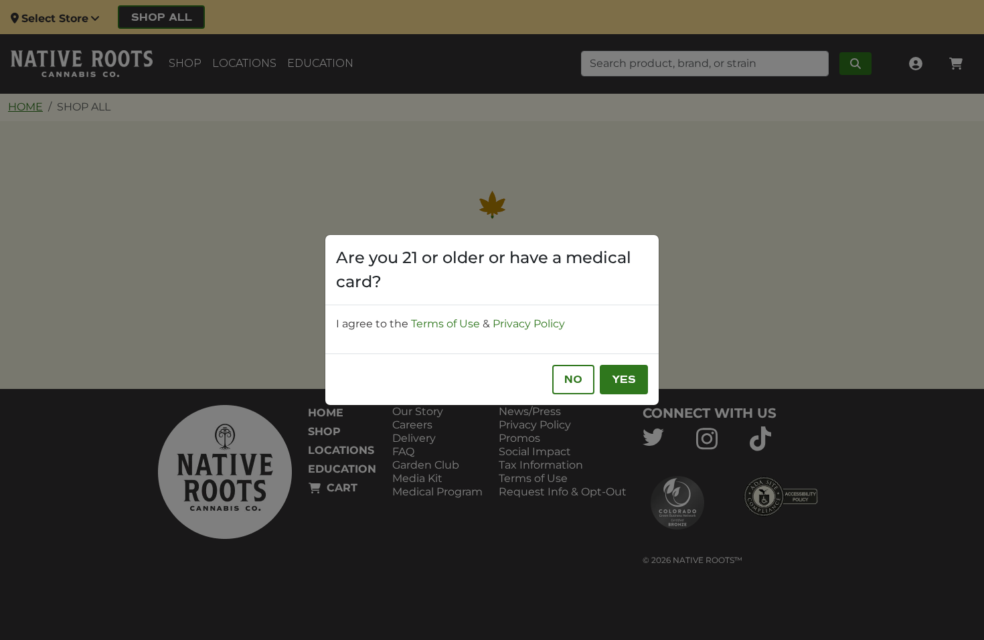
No (573, 379)
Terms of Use (445, 323)
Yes (624, 379)
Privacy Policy (529, 323)
